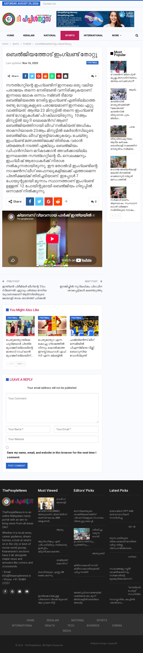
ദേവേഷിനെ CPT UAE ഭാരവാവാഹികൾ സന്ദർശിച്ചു (121, 514)
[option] (123, 137)
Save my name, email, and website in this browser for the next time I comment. (51, 455)
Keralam (28, 35)
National (50, 35)
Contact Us (49, 3)
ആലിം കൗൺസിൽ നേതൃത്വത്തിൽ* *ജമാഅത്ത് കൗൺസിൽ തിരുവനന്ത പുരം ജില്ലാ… (123, 104)
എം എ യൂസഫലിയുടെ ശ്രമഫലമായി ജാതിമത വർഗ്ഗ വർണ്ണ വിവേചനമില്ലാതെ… (122, 537)
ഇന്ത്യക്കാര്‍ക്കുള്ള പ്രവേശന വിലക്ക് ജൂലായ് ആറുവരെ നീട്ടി (52, 599)
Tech (70, 625)
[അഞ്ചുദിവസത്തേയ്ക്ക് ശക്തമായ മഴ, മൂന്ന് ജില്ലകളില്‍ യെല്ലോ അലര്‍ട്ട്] (82, 585)
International (93, 35)
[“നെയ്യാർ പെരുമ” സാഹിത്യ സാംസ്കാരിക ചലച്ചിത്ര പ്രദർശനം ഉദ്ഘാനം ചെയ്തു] (117, 592)
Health (50, 625)
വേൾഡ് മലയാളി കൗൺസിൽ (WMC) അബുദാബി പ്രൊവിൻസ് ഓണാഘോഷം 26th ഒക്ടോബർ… (52, 510)
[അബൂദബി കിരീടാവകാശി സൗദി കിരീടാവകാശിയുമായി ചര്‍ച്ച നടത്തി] (82, 558)
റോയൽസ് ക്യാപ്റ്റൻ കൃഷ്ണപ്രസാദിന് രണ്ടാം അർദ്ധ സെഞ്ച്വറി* (123, 78)
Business (93, 625)
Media (67, 630)
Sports (69, 35)
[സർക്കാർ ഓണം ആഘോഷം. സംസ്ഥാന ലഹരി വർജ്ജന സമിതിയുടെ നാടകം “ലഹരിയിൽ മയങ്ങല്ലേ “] (118, 192)
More (115, 35)
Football (92, 63)
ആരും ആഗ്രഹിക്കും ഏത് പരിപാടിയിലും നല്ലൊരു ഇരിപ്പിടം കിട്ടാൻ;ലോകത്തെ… (52, 540)
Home (10, 35)
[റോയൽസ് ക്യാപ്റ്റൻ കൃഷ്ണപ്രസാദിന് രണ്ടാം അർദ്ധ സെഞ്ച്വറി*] (118, 67)
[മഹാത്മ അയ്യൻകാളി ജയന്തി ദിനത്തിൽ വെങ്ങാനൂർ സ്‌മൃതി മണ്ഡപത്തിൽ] (118, 162)
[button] (95, 19)
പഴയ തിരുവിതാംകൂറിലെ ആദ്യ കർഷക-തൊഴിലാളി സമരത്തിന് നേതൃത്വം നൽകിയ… (123, 137)
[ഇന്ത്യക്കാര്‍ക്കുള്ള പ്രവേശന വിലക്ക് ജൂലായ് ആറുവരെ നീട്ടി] (46, 588)
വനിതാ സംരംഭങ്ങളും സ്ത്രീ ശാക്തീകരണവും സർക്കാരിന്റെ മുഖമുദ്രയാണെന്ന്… (122, 567)
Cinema (117, 625)
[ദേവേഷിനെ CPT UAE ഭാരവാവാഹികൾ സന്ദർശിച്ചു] (117, 503)
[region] (95, 19)
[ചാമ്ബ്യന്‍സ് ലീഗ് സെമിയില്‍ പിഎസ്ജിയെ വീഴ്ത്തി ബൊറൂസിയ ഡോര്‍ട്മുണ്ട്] (84, 326)
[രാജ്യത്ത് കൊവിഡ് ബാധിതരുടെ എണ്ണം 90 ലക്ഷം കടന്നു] (46, 564)
